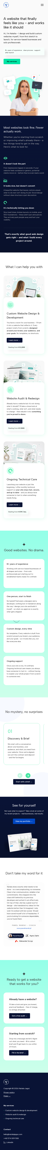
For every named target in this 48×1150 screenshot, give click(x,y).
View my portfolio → (24, 821)
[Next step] (28, 775)
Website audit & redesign (15, 1114)
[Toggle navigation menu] (42, 5)
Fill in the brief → (19, 1053)
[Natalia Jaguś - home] (6, 4)
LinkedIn (9, 1142)
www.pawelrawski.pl (24, 928)
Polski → (7, 1096)
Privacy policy (9, 1092)
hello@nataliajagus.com (13, 1134)
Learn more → (14, 340)
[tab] (16, 935)
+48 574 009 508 (11, 1138)
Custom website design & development (21, 1110)
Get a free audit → (19, 1016)
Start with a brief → (24, 782)
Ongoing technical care (14, 1118)
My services (12, 61)
